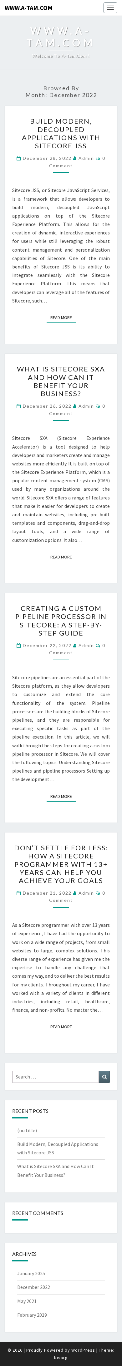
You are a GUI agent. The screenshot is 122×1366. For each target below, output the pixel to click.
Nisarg (61, 1357)
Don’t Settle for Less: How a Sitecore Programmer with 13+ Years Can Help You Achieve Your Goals (61, 864)
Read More (63, 317)
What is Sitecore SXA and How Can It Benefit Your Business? (61, 381)
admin (86, 158)
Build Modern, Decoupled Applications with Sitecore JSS (61, 133)
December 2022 (33, 1287)
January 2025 (31, 1273)
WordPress (83, 1350)
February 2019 (32, 1315)
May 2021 (27, 1301)
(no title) (27, 1130)
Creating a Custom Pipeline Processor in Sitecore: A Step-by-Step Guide (61, 620)
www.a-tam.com (29, 8)
